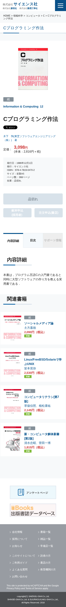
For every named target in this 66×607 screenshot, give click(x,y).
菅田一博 (45, 442)
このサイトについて (23, 555)
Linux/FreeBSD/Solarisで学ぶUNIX (43, 362)
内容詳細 (13, 240)
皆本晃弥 (30, 368)
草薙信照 (30, 405)
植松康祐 (45, 405)
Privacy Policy (14, 588)
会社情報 (17, 531)
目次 (33, 240)
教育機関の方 (48, 569)
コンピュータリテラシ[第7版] (41, 399)
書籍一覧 (45, 531)
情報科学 (18, 15)
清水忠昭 (30, 442)
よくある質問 (19, 569)
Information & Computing (20, 106)
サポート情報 (53, 240)
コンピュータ (33, 15)
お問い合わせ (19, 576)
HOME (6, 15)
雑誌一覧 (45, 538)
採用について (19, 538)
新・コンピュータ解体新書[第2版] (41, 436)
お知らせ (17, 545)
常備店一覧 (46, 545)
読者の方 (45, 555)
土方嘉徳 (30, 327)
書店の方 (45, 562)
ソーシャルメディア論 (39, 323)
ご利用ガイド (19, 562)
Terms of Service (33, 588)
